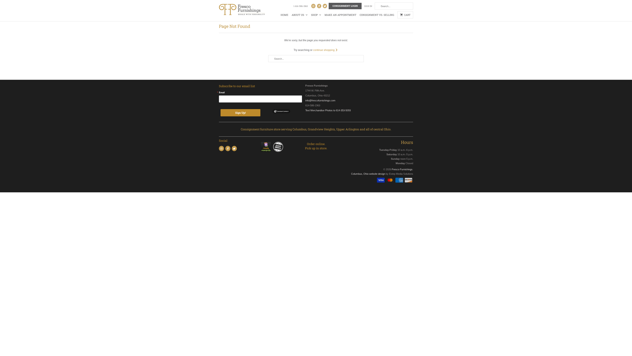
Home (284, 14)
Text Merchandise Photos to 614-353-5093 (328, 110)
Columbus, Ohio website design (368, 173)
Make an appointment (340, 14)
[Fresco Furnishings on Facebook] (319, 6)
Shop (314, 14)
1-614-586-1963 (300, 6)
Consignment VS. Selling (377, 14)
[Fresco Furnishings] (242, 9)
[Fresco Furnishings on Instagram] (313, 6)
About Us (298, 14)
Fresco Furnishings (402, 169)
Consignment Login (345, 5)
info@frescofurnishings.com (320, 100)
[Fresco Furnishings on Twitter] (325, 6)
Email (222, 92)
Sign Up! (240, 112)
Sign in (368, 6)
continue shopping (324, 50)
